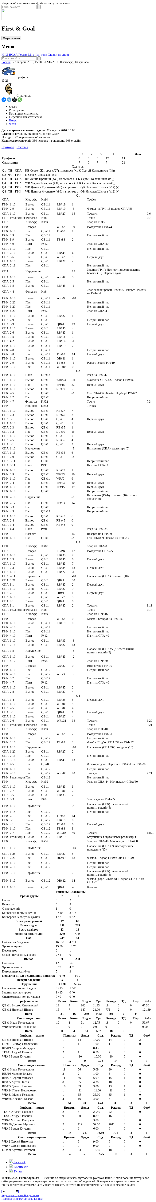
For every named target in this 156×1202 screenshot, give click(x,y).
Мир (31, 54)
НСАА (13, 54)
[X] (14, 99)
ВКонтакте (20, 1166)
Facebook (19, 1162)
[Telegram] (9, 99)
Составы (22, 147)
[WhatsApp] (20, 99)
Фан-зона (41, 54)
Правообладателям (26, 1195)
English (38, 1198)
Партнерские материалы (17, 1198)
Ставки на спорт (58, 54)
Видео (13, 120)
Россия (22, 54)
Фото (12, 123)
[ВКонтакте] (4, 99)
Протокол (8, 147)
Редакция (8, 1195)
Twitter (17, 1171)
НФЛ (5, 54)
